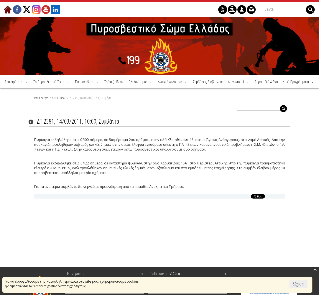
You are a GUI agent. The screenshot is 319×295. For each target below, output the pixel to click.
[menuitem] (16, 82)
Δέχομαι (298, 284)
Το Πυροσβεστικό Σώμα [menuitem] (165, 273)
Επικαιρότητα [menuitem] (75, 273)
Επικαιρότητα (41, 98)
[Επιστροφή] (32, 122)
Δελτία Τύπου (59, 98)
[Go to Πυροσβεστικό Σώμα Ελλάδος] (159, 46)
